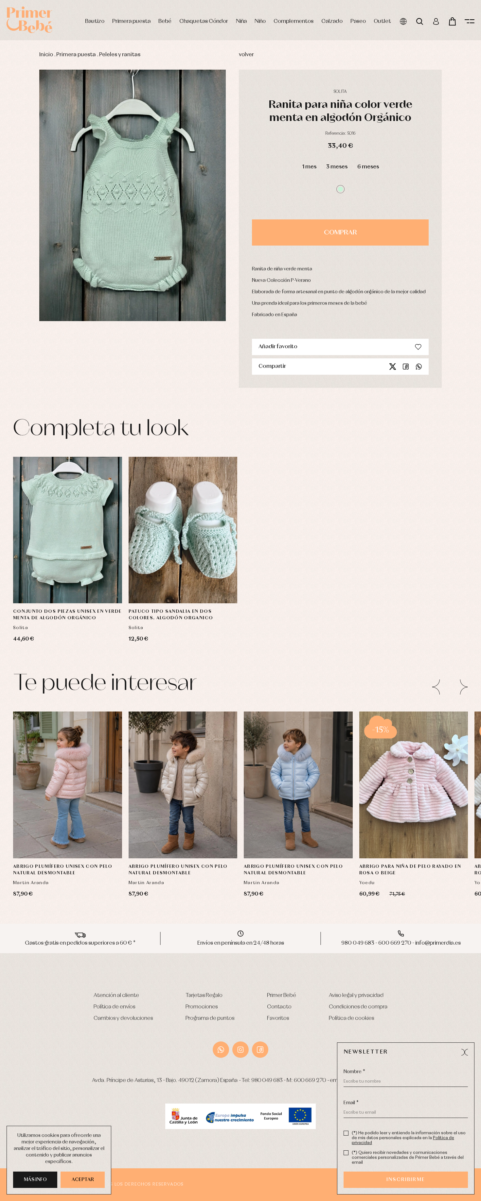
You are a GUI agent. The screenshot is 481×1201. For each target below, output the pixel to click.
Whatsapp (419, 366)
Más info (35, 1179)
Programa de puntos (210, 1018)
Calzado (332, 21)
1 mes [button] (309, 167)
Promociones (202, 1007)
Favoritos (278, 1018)
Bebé (164, 21)
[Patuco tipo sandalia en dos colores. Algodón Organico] (183, 530)
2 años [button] (42, 822)
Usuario (436, 21)
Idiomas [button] (403, 21)
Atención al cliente (116, 995)
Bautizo (94, 21)
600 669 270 (310, 1080)
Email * (351, 1103)
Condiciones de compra (358, 1007)
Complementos (293, 21)
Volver (246, 55)
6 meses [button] (368, 167)
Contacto (279, 1007)
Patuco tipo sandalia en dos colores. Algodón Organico (171, 614)
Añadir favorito (277, 347)
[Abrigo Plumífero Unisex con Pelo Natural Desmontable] (67, 785)
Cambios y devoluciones (123, 1018)
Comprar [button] (340, 232)
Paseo (358, 21)
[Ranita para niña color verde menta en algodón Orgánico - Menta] (132, 195)
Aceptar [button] (83, 1179)
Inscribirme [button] (405, 1179)
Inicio (46, 55)
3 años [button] (68, 822)
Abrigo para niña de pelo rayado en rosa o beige (410, 869)
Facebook (405, 366)
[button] (340, 189)
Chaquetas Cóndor (203, 21)
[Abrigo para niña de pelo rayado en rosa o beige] (413, 785)
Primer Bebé (281, 995)
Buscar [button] (420, 21)
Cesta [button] (452, 21)
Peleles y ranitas (119, 55)
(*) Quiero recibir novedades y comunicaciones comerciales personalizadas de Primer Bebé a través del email (408, 1158)
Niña (241, 21)
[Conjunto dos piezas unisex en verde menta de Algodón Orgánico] (67, 530)
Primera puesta (131, 21)
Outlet (382, 21)
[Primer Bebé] (29, 20)
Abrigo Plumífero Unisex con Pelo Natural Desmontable (62, 869)
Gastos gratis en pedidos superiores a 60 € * (80, 943)
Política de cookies (351, 1018)
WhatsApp (221, 1049)
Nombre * (354, 1072)
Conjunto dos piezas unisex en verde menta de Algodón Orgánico (67, 614)
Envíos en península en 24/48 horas (240, 943)
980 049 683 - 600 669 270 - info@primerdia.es (401, 943)
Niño (260, 21)
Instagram (240, 1049)
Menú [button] (469, 21)
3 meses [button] (336, 167)
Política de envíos (114, 1007)
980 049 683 (267, 1080)
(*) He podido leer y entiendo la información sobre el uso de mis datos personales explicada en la (409, 1138)
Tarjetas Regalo (204, 995)
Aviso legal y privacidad (356, 995)
